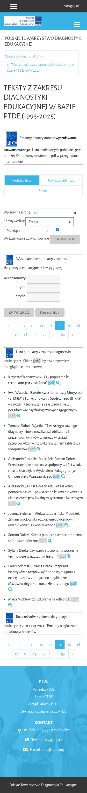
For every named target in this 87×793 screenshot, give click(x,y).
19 (35, 334)
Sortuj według (14, 220)
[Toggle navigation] (77, 21)
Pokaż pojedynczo (61, 180)
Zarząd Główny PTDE (43, 703)
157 (63, 334)
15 (69, 325)
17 (16, 334)
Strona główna (16, 56)
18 (25, 334)
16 (78, 325)
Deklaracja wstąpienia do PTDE (43, 711)
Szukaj (44, 190)
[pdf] (51, 382)
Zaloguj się (71, 6)
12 (41, 325)
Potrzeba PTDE (44, 689)
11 (32, 325)
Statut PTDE (44, 696)
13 (50, 325)
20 (44, 334)
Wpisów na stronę (17, 212)
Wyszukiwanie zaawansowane (26, 238)
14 (61, 325)
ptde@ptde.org (53, 749)
